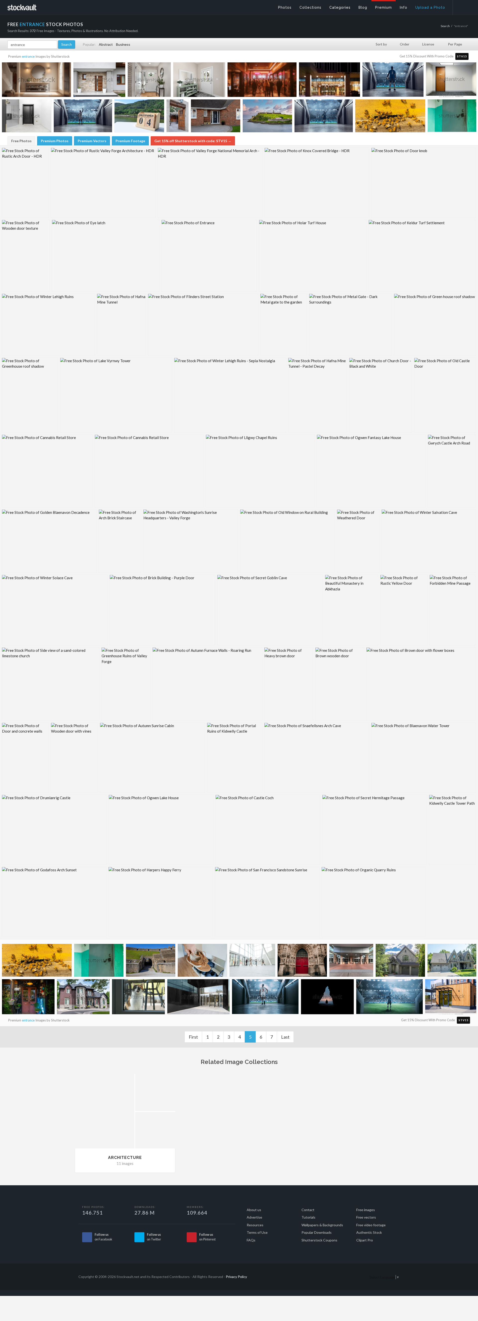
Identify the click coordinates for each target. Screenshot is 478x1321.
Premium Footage (130, 141)
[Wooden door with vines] (74, 758)
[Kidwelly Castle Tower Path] (452, 830)
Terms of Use (257, 1232)
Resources (255, 1225)
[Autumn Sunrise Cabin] (152, 758)
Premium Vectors (92, 141)
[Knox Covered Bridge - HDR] (317, 183)
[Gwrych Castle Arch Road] (452, 471)
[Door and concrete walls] (25, 758)
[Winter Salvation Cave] (429, 541)
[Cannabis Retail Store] (47, 471)
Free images (365, 1210)
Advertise (254, 1217)
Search (445, 26)
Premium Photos (54, 141)
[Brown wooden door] (339, 684)
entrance (28, 56)
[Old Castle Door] (445, 395)
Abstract (106, 44)
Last (285, 1037)
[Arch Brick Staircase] (120, 541)
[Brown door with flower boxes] (421, 684)
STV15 (462, 56)
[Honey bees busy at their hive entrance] (390, 117)
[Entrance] (209, 255)
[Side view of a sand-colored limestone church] (50, 684)
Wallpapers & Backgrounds (322, 1225)
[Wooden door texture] (26, 255)
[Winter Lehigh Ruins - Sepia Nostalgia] (230, 395)
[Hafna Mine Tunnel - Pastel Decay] (317, 395)
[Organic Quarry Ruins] (374, 902)
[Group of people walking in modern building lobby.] (252, 961)
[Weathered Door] (358, 541)
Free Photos (21, 141)
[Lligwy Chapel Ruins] (260, 471)
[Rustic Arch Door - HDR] (25, 183)
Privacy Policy (236, 1277)
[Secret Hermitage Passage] (374, 830)
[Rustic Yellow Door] (403, 610)
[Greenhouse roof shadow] (30, 395)
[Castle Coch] (268, 830)
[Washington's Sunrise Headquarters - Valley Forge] (190, 541)
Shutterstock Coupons (319, 1240)
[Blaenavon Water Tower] (423, 758)
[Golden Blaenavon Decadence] (49, 541)
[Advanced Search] (462, 6)
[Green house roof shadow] (435, 324)
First (193, 1037)
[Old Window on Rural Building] (287, 541)
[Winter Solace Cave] (54, 610)
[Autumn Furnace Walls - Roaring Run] (207, 684)
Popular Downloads (316, 1232)
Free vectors (366, 1217)
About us (254, 1210)
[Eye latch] (105, 255)
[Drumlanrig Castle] (54, 830)
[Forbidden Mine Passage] (453, 610)
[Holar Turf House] (312, 255)
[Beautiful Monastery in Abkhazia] (351, 610)
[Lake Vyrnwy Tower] (116, 395)
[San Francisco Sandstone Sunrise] (267, 902)
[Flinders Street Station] (203, 324)
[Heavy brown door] (288, 684)
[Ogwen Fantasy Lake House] (371, 471)
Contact (307, 1210)
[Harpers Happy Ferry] (161, 902)
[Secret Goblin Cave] (270, 610)
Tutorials (308, 1217)
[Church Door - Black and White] (380, 395)
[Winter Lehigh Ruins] (48, 324)
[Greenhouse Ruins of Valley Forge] (126, 684)
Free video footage (371, 1225)
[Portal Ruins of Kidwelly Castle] (234, 758)
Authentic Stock (369, 1232)
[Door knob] (423, 183)
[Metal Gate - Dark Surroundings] (350, 324)
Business (123, 44)
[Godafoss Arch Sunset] (54, 902)
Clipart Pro (364, 1240)
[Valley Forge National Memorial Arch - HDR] (210, 183)
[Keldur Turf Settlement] (422, 255)
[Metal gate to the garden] (283, 324)
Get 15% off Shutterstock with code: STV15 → (192, 141)
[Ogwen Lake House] (161, 830)
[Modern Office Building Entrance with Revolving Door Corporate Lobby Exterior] (198, 998)
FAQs (251, 1240)
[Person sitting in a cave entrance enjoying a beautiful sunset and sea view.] (327, 998)
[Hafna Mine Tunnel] (121, 324)
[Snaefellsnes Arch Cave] (316, 758)
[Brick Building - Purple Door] (162, 610)
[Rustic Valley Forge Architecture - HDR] (103, 183)
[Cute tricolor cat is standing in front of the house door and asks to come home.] (138, 998)
